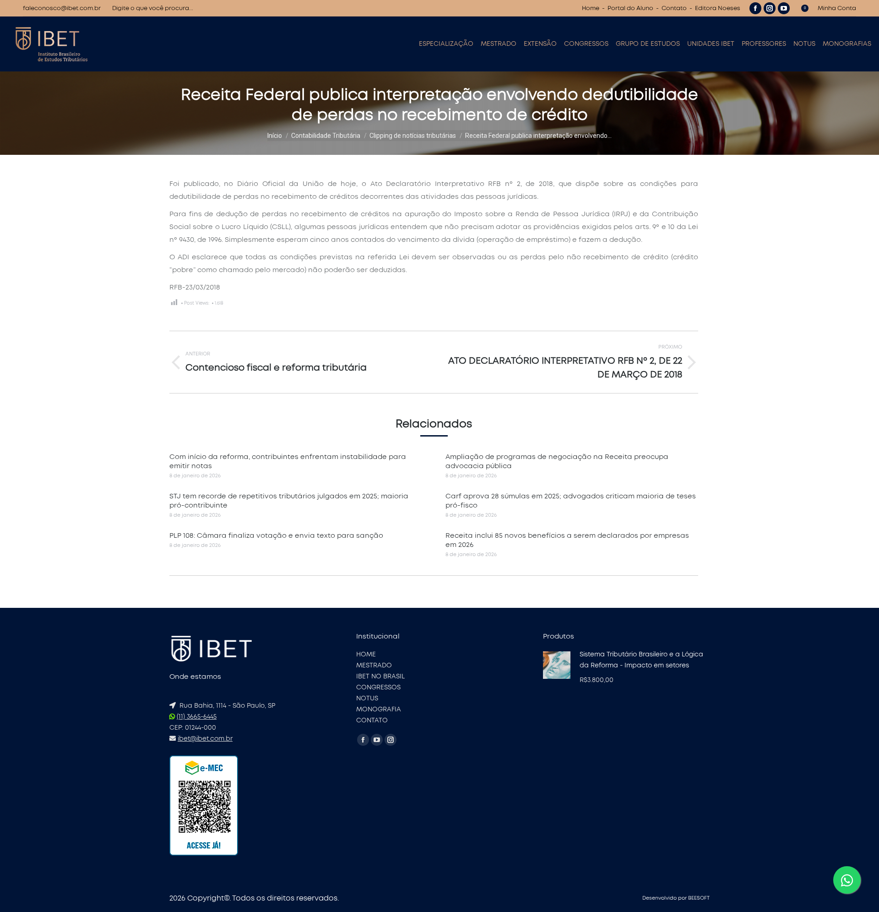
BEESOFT (699, 898)
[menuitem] (446, 44)
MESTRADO (374, 665)
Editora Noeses (717, 8)
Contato (674, 8)
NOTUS (367, 698)
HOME (366, 654)
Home (590, 8)
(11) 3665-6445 (197, 717)
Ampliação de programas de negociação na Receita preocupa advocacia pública (556, 461)
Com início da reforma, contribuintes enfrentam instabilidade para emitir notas (287, 461)
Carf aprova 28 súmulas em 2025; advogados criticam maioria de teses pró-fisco (570, 501)
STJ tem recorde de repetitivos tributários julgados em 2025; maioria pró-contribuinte (288, 501)
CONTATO (372, 720)
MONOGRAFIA (378, 709)
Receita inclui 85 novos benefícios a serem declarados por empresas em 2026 (567, 540)
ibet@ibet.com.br (205, 739)
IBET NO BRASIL (380, 676)
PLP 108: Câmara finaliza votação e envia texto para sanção (276, 535)
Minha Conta (837, 8)
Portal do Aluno (630, 8)
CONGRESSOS (378, 687)
